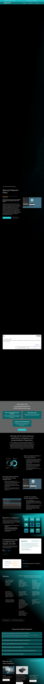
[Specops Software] (7, 3)
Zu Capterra (26, 566)
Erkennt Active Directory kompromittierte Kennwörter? (13, 647)
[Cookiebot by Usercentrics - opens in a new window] (37, 336)
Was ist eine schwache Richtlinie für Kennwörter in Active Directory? (15, 643)
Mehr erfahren (15, 217)
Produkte (6, 186)
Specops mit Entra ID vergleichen (17, 620)
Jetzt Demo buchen (7, 217)
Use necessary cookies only (22, 347)
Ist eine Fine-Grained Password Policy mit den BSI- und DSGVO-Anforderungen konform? (19, 650)
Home (3, 186)
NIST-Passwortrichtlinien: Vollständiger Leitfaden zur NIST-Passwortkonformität (11, 528)
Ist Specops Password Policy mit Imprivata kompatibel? (13, 654)
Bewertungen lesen (5, 197)
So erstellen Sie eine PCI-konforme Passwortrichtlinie (10, 530)
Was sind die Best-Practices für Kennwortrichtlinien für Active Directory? (16, 640)
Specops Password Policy (12, 186)
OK (34, 347)
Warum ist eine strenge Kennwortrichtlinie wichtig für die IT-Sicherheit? (16, 633)
